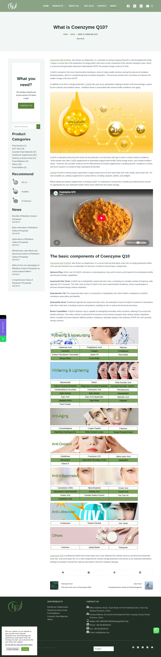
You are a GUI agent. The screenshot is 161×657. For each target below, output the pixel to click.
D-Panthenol (26, 201)
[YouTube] (141, 6)
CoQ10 (88, 84)
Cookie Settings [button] (12, 649)
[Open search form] (152, 6)
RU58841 (25, 192)
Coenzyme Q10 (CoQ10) (60, 60)
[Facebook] (128, 6)
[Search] (38, 126)
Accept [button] (25, 649)
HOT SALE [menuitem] (89, 6)
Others (50, 619)
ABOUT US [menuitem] (74, 6)
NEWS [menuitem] (113, 6)
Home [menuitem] (46, 6)
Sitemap (48, 648)
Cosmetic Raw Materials (57, 616)
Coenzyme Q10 (56, 556)
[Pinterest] (114, 572)
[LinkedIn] (140, 572)
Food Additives (53, 613)
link (53, 648)
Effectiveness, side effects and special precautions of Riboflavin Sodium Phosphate (25, 254)
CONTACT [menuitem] (102, 6)
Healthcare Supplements (57, 607)
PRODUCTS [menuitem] (57, 6)
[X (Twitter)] (89, 572)
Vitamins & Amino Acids (57, 610)
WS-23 (24, 182)
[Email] (147, 6)
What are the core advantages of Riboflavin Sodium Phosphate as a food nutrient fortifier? (26, 268)
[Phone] (134, 6)
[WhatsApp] (3, 339)
